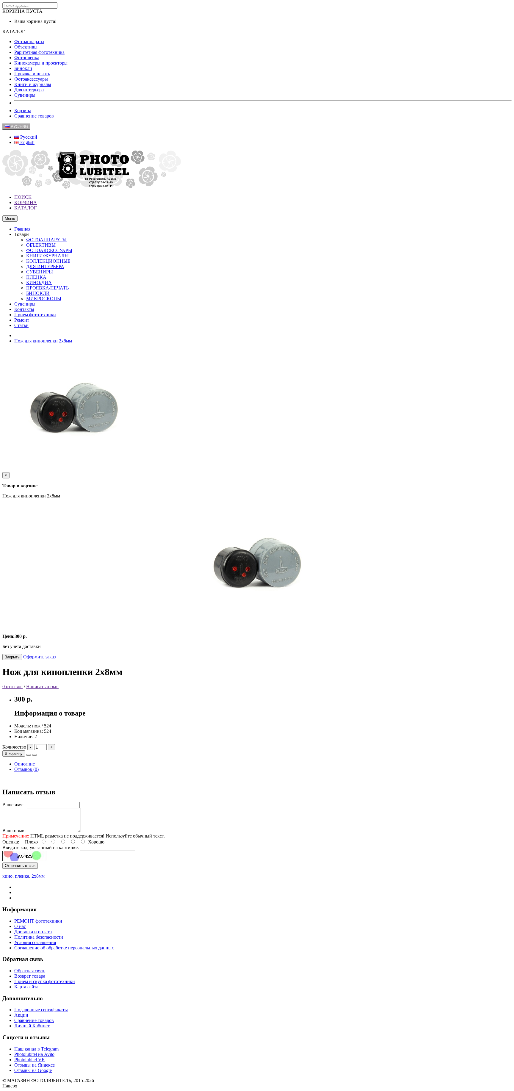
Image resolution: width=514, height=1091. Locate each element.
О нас (20, 926)
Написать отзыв (42, 686)
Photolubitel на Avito (34, 1054)
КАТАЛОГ (25, 207)
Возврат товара (29, 976)
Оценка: (10, 841)
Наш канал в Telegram (36, 1048)
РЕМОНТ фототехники (38, 920)
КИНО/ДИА (39, 282)
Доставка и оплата (33, 931)
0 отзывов (12, 686)
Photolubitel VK (29, 1059)
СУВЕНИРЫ (39, 271)
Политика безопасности (38, 937)
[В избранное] (28, 755)
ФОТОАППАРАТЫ (46, 239)
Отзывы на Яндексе (34, 1064)
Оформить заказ (39, 656)
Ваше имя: (12, 804)
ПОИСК (23, 197)
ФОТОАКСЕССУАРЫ (49, 250)
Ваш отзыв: (14, 830)
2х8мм (38, 876)
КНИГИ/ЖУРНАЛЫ (47, 255)
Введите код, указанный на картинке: (40, 847)
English (27, 142)
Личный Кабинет (32, 1025)
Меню (10, 218)
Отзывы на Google (33, 1070)
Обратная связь (29, 970)
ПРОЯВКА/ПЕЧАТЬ (47, 287)
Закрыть (12, 657)
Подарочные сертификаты (41, 1009)
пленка (22, 876)
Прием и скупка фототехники (44, 981)
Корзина (22, 110)
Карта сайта (26, 986)
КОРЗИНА (25, 202)
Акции (21, 1015)
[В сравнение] (34, 755)
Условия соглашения (35, 942)
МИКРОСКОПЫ (43, 298)
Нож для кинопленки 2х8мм (43, 340)
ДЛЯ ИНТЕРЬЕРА (45, 266)
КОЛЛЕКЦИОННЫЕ (48, 261)
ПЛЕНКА (36, 277)
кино (7, 876)
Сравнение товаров (34, 115)
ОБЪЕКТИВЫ (41, 245)
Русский (28, 137)
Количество (14, 746)
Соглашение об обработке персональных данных (64, 947)
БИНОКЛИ (38, 293)
